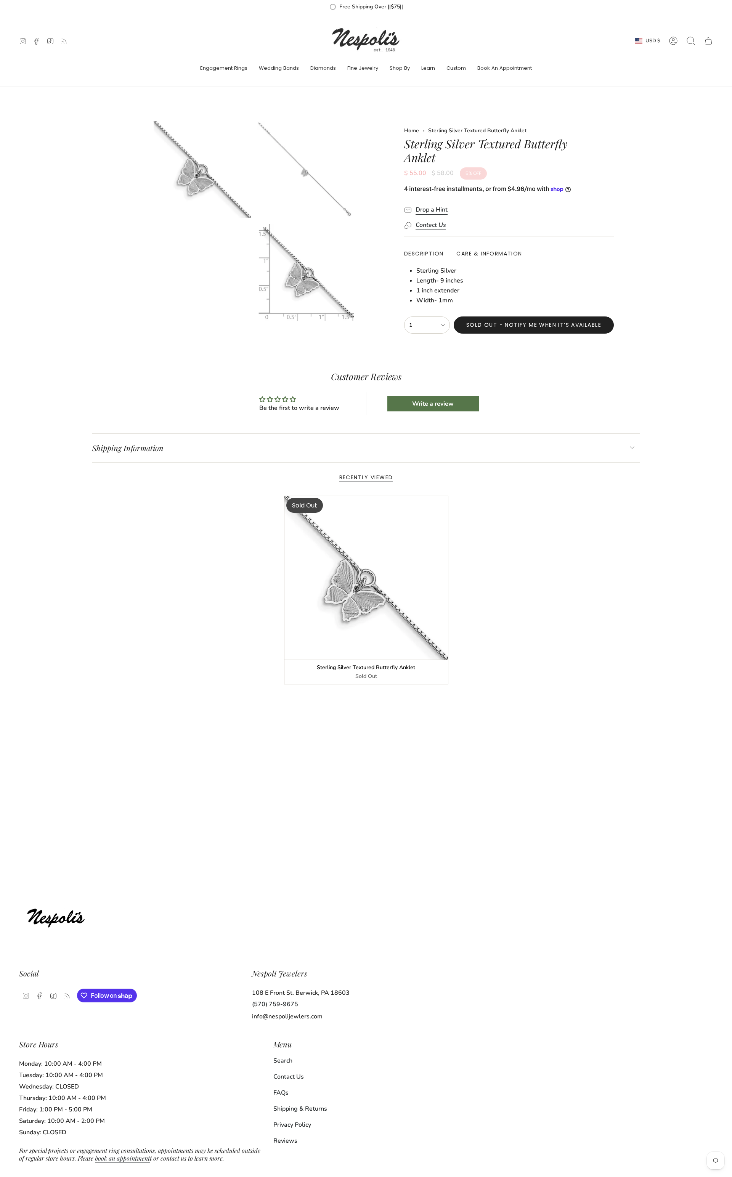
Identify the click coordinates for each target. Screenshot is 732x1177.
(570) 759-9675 (275, 1004)
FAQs (281, 1093)
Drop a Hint (432, 210)
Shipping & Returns (300, 1109)
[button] (223, 68)
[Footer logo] (58, 916)
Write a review (433, 404)
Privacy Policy (292, 1125)
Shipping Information (128, 448)
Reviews (285, 1141)
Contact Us (288, 1077)
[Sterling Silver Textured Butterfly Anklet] (366, 578)
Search (282, 1061)
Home (411, 130)
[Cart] (708, 40)
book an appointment (122, 1158)
